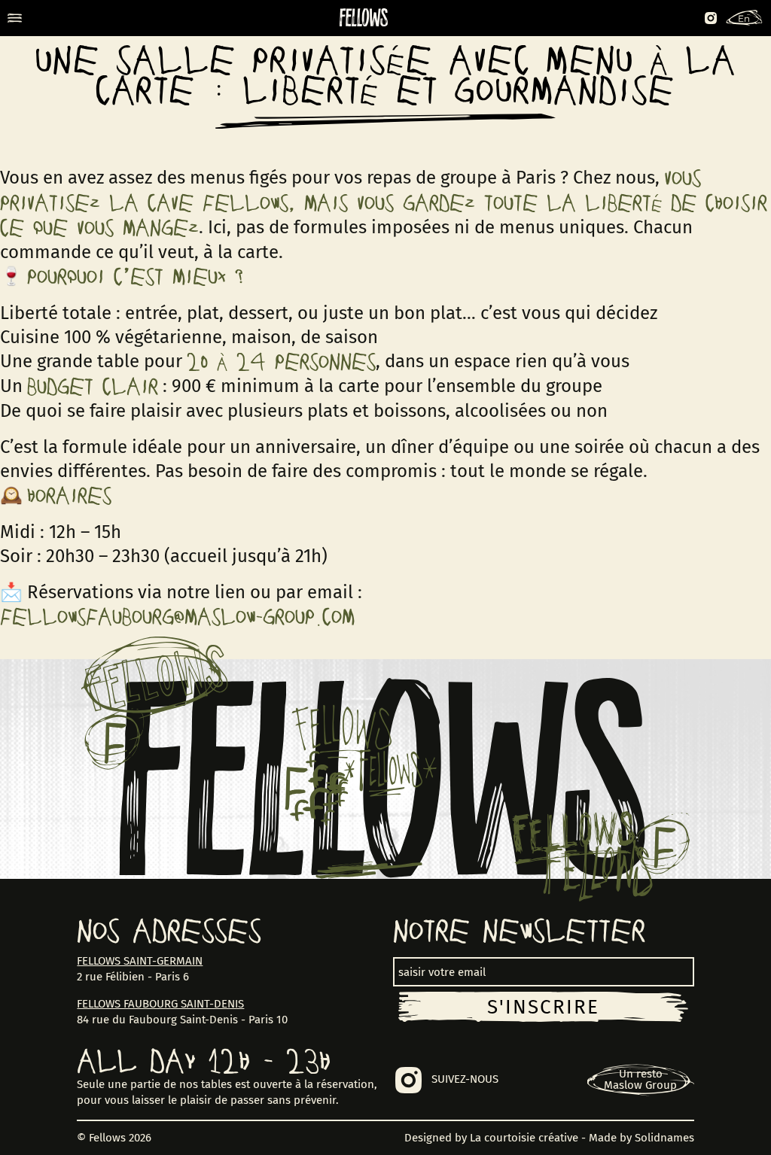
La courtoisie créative (524, 1137)
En (744, 18)
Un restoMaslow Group (640, 1079)
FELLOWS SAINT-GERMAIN (140, 961)
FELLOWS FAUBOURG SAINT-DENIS (160, 1004)
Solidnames (664, 1137)
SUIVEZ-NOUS (464, 1079)
